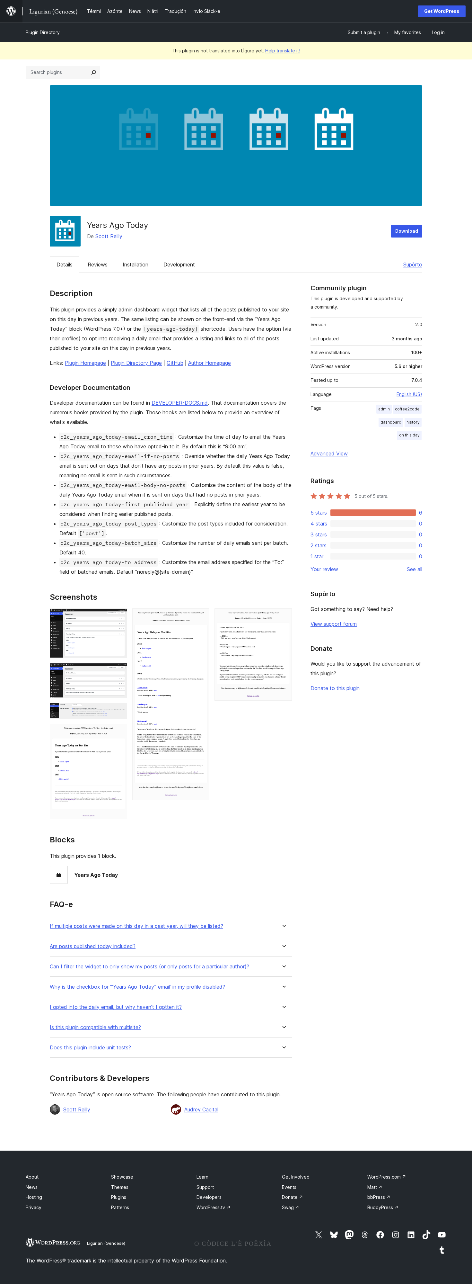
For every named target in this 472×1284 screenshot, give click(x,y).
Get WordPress (441, 11)
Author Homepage (209, 363)
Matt (374, 1187)
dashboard (390, 422)
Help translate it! (282, 50)
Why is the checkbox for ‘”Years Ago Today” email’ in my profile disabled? (137, 987)
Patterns (120, 1207)
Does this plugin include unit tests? (90, 1048)
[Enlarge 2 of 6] (118, 672)
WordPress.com (386, 1177)
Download (406, 231)
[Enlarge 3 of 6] (118, 711)
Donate (292, 1197)
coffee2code (407, 409)
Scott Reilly (108, 236)
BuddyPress (382, 1207)
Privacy (33, 1207)
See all (414, 569)
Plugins (118, 1197)
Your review (324, 569)
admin (384, 409)
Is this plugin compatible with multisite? (95, 1027)
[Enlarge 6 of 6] (283, 617)
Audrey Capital (201, 1109)
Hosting (34, 1197)
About (32, 1177)
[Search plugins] (93, 72)
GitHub (175, 363)
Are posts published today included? (92, 946)
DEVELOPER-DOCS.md (180, 403)
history (413, 422)
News (32, 1187)
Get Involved (296, 1177)
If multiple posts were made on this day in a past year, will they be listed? (136, 926)
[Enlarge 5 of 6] (200, 617)
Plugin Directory (43, 32)
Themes (119, 1187)
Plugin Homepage (85, 363)
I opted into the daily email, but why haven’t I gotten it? (116, 1007)
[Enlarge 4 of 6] (118, 732)
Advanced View (329, 453)
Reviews (98, 264)
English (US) (409, 394)
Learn (202, 1177)
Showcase (122, 1177)
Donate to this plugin (335, 688)
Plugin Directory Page (136, 363)
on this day (409, 435)
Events (289, 1187)
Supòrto (412, 264)
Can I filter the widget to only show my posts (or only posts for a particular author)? (149, 967)
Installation (135, 264)
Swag (290, 1207)
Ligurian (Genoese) (106, 1243)
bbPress (378, 1197)
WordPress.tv (214, 1207)
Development (179, 264)
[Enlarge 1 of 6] (118, 617)
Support (205, 1187)
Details (65, 264)
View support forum (333, 624)
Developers (209, 1197)
